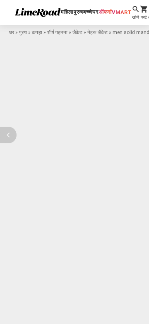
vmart (122, 12)
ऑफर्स (105, 12)
